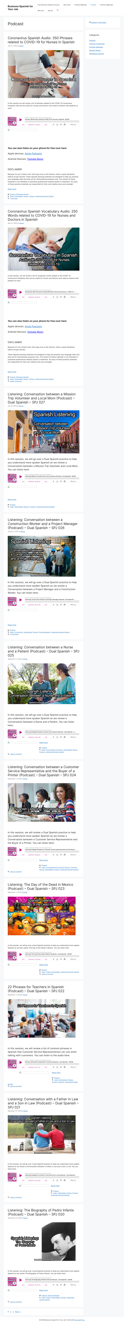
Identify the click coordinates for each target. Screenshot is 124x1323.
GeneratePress (79, 1320)
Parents (69, 1193)
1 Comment (14, 198)
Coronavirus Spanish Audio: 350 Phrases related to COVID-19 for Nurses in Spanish (41, 40)
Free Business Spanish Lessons (49, 5)
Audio (12, 196)
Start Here (67, 5)
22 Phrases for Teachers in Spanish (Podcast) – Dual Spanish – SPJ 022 (36, 989)
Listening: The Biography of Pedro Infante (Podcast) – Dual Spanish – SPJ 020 (41, 1212)
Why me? (41, 11)
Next (18, 1312)
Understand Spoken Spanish (44, 196)
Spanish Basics (95, 50)
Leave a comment (16, 381)
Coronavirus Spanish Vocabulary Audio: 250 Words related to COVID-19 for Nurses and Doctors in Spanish (43, 215)
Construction (19, 632)
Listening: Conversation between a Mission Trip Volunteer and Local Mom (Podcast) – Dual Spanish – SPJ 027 (42, 398)
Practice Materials (80, 5)
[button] (58, 11)
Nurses (25, 196)
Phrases (70, 1080)
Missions (26, 507)
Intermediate (19, 196)
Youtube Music (35, 159)
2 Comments (14, 634)
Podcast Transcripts (97, 44)
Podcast (93, 5)
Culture (48, 972)
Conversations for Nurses (54, 750)
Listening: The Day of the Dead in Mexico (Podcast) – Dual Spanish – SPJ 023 (40, 886)
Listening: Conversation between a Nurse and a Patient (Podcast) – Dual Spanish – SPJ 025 (43, 651)
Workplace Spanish (22, 194)
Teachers (61, 1082)
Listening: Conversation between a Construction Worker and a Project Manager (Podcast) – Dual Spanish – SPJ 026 (43, 524)
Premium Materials (106, 5)
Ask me (50, 11)
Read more (12, 189)
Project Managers (44, 632)
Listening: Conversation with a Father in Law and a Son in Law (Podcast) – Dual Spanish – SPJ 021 (43, 1103)
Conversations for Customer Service (58, 867)
